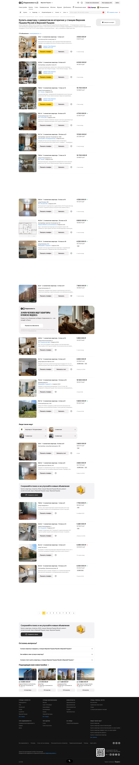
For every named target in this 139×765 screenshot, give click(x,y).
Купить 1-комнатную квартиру (98, 735)
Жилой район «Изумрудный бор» (47, 138)
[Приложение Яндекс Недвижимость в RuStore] (119, 754)
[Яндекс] (117, 762)
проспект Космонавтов (52, 137)
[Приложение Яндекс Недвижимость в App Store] (111, 754)
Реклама (33, 743)
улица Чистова (42, 547)
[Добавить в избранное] (71, 52)
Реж (20, 704)
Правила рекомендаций (75, 743)
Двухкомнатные (71, 704)
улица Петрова (42, 202)
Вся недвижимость (24, 743)
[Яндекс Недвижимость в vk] (114, 743)
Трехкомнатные (71, 711)
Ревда (20, 709)
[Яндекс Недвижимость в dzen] (116, 743)
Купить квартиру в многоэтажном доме (100, 725)
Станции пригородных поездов (98, 709)
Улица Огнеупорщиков (73, 723)
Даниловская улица (51, 568)
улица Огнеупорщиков (44, 90)
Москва (45, 702)
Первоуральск (22, 702)
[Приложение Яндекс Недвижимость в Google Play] (113, 754)
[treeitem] (23, 7)
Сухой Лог (21, 711)
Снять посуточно (47, 725)
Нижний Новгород (47, 714)
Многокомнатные (71, 707)
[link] (117, 2)
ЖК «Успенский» (42, 117)
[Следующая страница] (73, 613)
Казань (44, 711)
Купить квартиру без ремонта (98, 732)
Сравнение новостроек (96, 704)
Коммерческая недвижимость (27, 723)
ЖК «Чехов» (41, 92)
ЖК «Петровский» (43, 203)
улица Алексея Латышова (45, 340)
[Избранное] (78, 2)
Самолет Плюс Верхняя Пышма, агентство (49, 47)
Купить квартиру (94, 723)
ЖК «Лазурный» (42, 528)
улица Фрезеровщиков (52, 446)
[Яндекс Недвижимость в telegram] (119, 743)
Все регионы (93, 702)
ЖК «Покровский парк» (44, 342)
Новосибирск (46, 707)
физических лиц (32, 330)
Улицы (92, 707)
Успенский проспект (43, 116)
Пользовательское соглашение (59, 743)
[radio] (47, 613)
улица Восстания (50, 65)
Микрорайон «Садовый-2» (45, 384)
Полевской (22, 707)
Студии (68, 709)
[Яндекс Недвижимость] (29, 3)
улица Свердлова (42, 505)
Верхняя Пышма (23, 714)
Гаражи (21, 725)
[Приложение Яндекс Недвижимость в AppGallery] (116, 754)
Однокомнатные (71, 702)
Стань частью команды (43, 743)
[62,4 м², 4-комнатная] (28, 553)
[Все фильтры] (20, 12)
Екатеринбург (41, 65)
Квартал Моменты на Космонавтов (47, 224)
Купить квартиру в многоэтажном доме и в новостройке (105, 728)
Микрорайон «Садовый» (44, 245)
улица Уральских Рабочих (44, 361)
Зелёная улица (42, 382)
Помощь (86, 743)
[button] (81, 2)
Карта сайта (93, 743)
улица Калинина (42, 244)
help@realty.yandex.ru (50, 753)
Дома (20, 728)
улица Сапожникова (43, 288)
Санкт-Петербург (47, 704)
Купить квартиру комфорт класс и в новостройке (103, 730)
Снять (44, 723)
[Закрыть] (119, 12)
